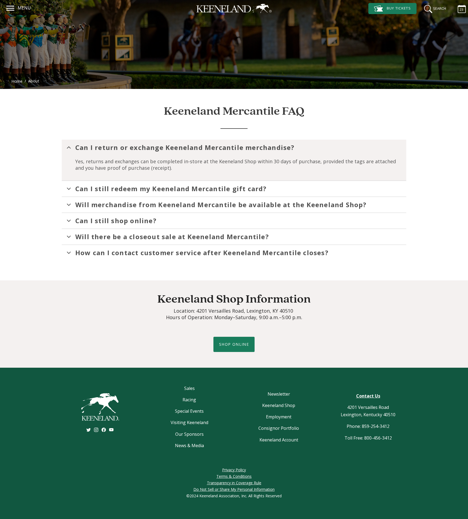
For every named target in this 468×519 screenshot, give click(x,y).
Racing (189, 400)
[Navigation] (10, 7)
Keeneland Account (278, 440)
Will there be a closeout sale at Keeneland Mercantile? (172, 236)
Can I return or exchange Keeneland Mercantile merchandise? (185, 147)
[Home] (234, 8)
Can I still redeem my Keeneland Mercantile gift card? (171, 188)
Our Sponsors (189, 434)
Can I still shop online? (116, 220)
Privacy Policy (234, 469)
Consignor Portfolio (278, 428)
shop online (234, 344)
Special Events (189, 411)
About (33, 81)
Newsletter (279, 394)
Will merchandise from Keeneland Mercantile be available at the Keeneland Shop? (221, 204)
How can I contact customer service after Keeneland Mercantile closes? (202, 252)
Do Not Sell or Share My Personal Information (234, 489)
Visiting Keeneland (189, 422)
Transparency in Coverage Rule (234, 482)
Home (16, 81)
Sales (189, 388)
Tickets (399, 8)
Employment (278, 417)
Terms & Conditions (234, 476)
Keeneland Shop (278, 405)
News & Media (189, 445)
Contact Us (368, 396)
